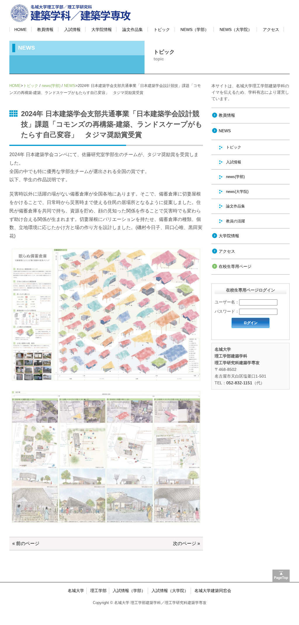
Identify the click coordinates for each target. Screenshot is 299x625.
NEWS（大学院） (236, 29)
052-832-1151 (239, 382)
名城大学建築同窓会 (212, 590)
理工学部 (98, 590)
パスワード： (227, 311)
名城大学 (76, 590)
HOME (20, 29)
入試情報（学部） (129, 590)
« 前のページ (25, 543)
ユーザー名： (227, 302)
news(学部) (51, 85)
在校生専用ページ (235, 266)
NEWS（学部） (194, 29)
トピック (162, 29)
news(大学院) (237, 191)
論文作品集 (132, 29)
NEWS (69, 85)
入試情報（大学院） (170, 590)
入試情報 (72, 29)
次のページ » (186, 543)
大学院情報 (101, 29)
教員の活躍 (235, 221)
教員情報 (45, 29)
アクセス (271, 29)
